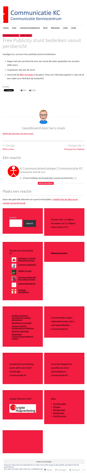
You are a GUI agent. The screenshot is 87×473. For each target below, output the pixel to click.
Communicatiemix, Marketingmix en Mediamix (23, 327)
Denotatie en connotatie (21, 323)
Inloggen (56, 407)
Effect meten (9, 147)
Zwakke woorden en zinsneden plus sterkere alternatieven (21, 318)
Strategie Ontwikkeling (23, 291)
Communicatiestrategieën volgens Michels (27, 278)
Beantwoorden (46, 183)
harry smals (26, 35)
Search (12, 217)
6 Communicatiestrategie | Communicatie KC (51, 168)
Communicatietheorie (30, 28)
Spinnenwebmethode (26, 284)
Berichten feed (59, 410)
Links (65, 28)
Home (6, 28)
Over (14, 28)
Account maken (59, 404)
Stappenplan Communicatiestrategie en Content (22, 336)
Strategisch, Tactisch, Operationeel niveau (27, 259)
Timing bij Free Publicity (74, 147)
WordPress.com (59, 416)
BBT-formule (26, 74)
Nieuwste (55, 28)
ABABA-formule (24, 271)
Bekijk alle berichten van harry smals (18, 134)
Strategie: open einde (20, 331)
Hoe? (45, 28)
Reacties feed (58, 413)
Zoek (73, 28)
